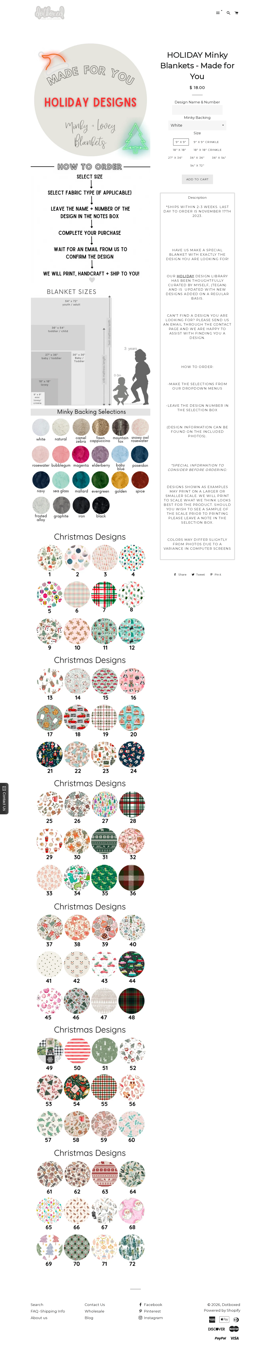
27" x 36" (175, 157)
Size (197, 133)
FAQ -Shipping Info (48, 1311)
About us (39, 1318)
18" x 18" (179, 149)
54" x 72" (197, 165)
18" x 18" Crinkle (208, 149)
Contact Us (95, 1305)
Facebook (152, 1305)
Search (37, 1305)
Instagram (153, 1318)
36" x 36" (197, 157)
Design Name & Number (197, 102)
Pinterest (152, 1311)
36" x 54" (219, 157)
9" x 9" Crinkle (206, 142)
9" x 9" (181, 142)
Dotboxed (231, 1305)
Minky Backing (197, 117)
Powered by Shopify (222, 1310)
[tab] (197, 198)
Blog (89, 1318)
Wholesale (94, 1311)
